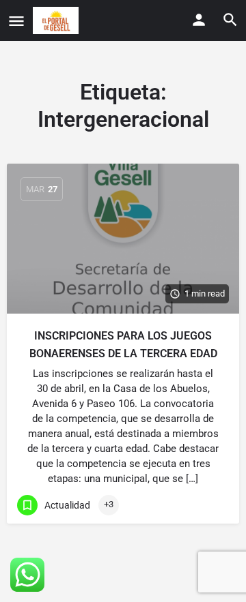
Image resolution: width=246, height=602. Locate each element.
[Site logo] (57, 20)
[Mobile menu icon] (16, 20)
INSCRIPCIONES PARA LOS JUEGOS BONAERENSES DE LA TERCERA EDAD (123, 344)
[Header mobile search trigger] (230, 20)
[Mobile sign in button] (199, 20)
